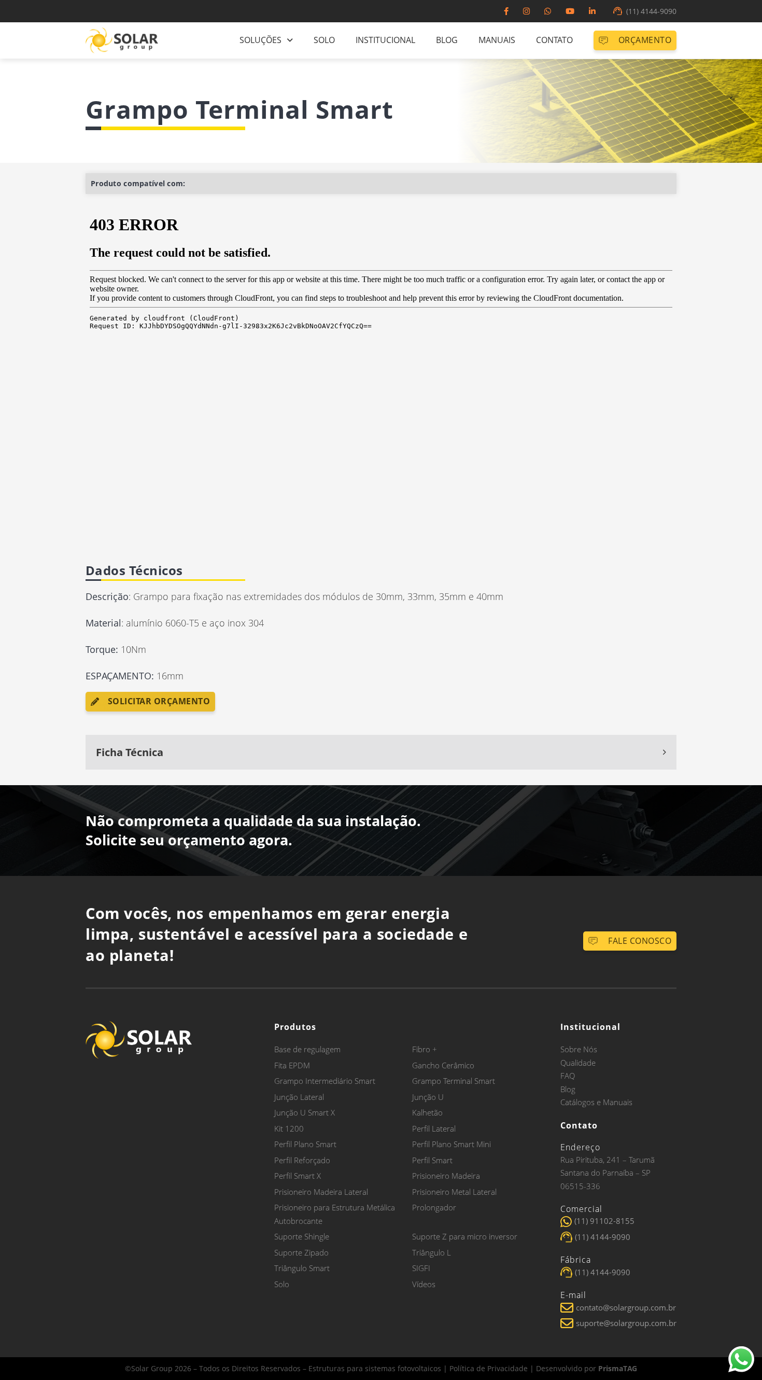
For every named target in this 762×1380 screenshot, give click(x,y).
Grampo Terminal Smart (453, 1081)
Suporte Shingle (301, 1236)
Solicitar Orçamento (159, 701)
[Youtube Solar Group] (570, 11)
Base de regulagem (307, 1049)
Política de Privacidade (488, 1368)
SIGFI (421, 1268)
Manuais (496, 40)
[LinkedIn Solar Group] (592, 11)
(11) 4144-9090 (651, 11)
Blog (447, 40)
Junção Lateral (299, 1097)
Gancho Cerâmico (443, 1065)
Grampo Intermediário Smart (324, 1081)
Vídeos (423, 1284)
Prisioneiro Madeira (446, 1175)
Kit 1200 (289, 1128)
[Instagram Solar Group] (526, 11)
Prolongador (434, 1207)
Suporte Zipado (301, 1252)
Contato (554, 40)
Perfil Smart (432, 1160)
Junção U (428, 1097)
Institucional (385, 40)
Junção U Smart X (304, 1112)
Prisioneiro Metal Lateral (454, 1192)
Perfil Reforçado (302, 1160)
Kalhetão (427, 1112)
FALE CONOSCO (639, 940)
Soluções (260, 40)
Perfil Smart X (297, 1175)
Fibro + (424, 1049)
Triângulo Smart (302, 1268)
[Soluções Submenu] (290, 40)
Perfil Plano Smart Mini (451, 1144)
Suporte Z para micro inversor (464, 1236)
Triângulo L (431, 1252)
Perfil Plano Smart (305, 1144)
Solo (324, 40)
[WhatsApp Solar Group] (547, 11)
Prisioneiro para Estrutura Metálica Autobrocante (334, 1214)
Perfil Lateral (434, 1128)
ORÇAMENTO (645, 40)
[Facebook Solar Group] (506, 11)
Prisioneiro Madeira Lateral (321, 1192)
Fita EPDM (292, 1065)
